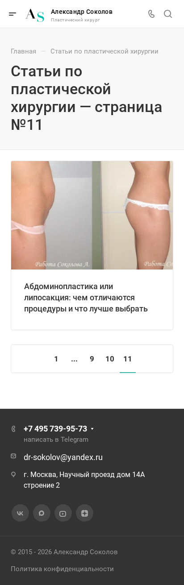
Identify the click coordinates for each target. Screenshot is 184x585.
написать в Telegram (56, 440)
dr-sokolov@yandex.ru (63, 457)
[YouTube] (63, 513)
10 (109, 358)
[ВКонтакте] (20, 513)
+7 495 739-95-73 (55, 428)
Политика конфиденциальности (62, 569)
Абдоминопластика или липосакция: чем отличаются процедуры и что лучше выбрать (86, 297)
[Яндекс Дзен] (84, 513)
